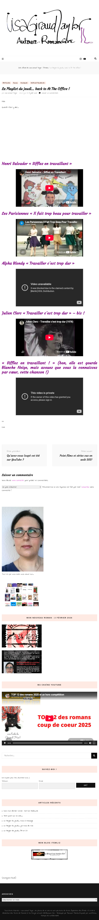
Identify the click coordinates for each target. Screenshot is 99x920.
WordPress (92, 913)
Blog (15, 83)
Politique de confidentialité (50, 915)
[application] (49, 718)
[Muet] (90, 743)
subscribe (85, 487)
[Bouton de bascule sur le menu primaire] (3, 59)
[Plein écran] (94, 743)
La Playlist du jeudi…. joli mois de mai (18, 825)
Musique (24, 83)
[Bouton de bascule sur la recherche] (95, 59)
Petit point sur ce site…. (13, 815)
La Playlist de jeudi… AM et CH (15, 830)
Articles (6, 83)
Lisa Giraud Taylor (11, 93)
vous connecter (18, 480)
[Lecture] (5, 743)
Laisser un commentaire (50, 93)
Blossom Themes (73, 913)
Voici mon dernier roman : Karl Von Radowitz (21, 810)
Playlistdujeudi (38, 83)
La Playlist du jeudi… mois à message (18, 820)
